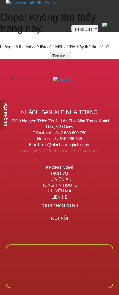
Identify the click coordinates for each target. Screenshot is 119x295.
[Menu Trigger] (107, 25)
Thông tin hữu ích (60, 185)
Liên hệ (59, 197)
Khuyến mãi (59, 191)
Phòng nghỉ (59, 167)
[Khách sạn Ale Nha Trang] (30, 9)
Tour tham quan (59, 205)
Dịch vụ (59, 173)
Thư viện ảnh (59, 179)
